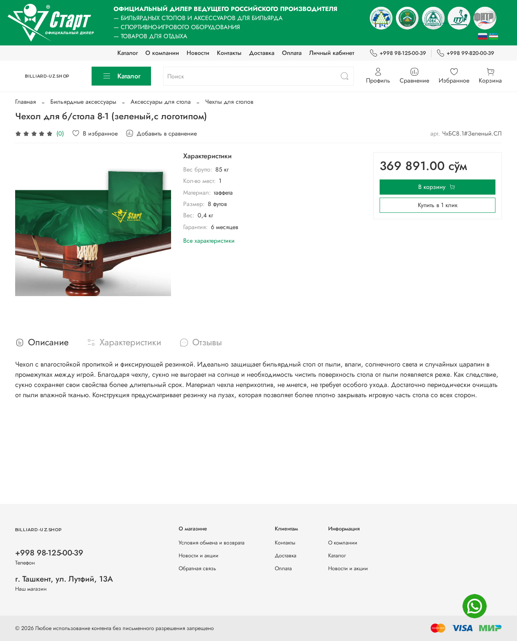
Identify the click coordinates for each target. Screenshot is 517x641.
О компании (162, 52)
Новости (198, 52)
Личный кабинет (331, 52)
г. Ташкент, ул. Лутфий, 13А (64, 579)
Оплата (292, 52)
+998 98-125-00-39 (403, 53)
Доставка (261, 52)
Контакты (229, 52)
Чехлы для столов (229, 101)
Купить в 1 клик (438, 205)
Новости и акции (198, 555)
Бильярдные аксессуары (83, 101)
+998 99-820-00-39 (470, 53)
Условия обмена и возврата (211, 542)
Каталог (127, 52)
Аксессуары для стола (161, 101)
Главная (25, 101)
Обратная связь (197, 568)
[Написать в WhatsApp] (474, 606)
